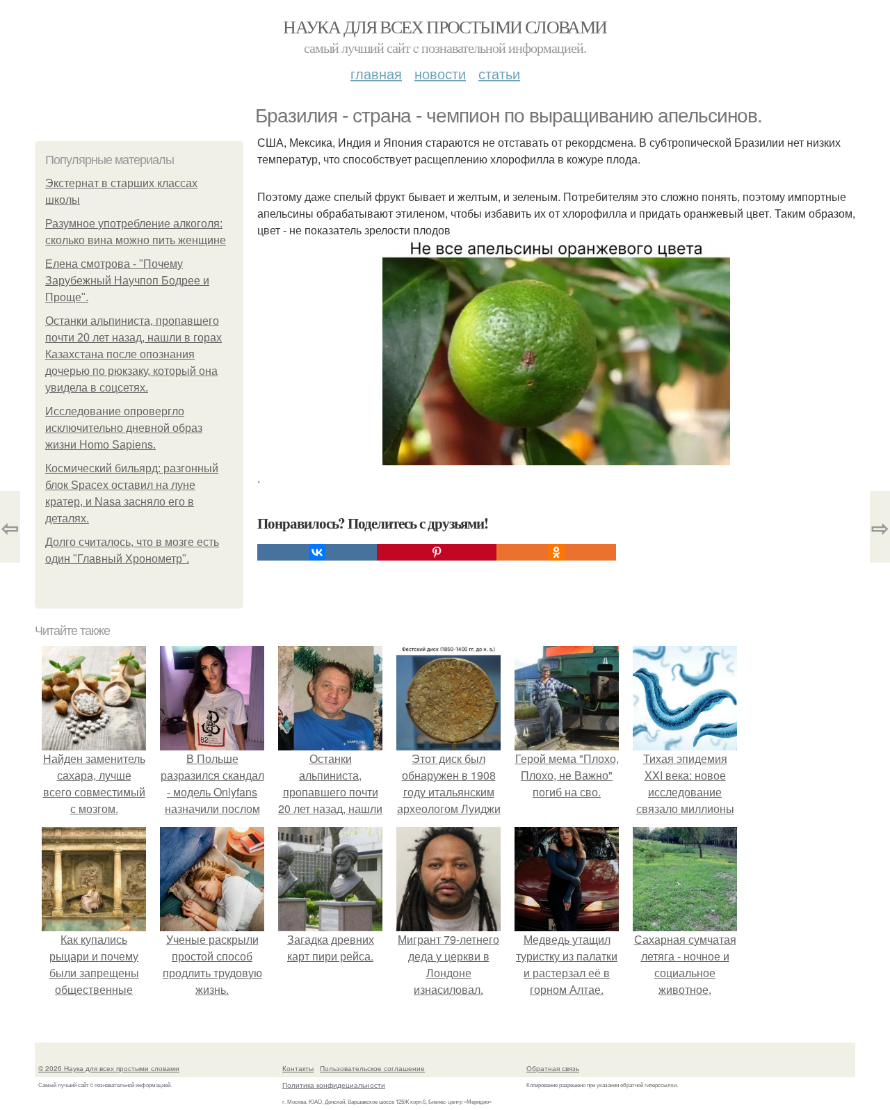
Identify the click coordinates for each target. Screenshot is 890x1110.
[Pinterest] (436, 552)
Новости (440, 73)
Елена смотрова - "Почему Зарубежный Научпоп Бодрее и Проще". (127, 280)
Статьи (499, 73)
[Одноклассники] (556, 552)
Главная (376, 73)
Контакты (298, 1068)
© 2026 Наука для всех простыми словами (108, 1068)
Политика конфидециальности (333, 1085)
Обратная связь (552, 1068)
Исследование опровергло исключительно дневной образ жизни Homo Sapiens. (123, 428)
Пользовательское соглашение (372, 1068)
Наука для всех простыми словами (444, 26)
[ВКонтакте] (317, 552)
